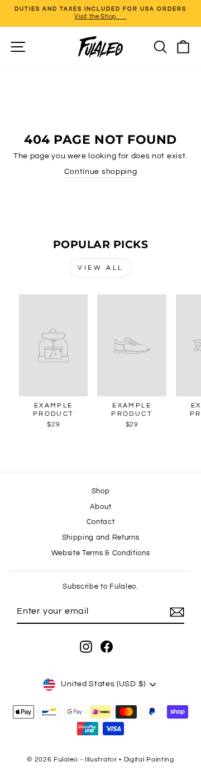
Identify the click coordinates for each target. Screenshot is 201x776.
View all (100, 267)
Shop (101, 491)
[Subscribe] (177, 612)
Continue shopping (100, 172)
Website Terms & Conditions (100, 553)
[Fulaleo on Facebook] (106, 647)
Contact (101, 522)
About (100, 507)
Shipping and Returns (101, 537)
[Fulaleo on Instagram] (86, 647)
